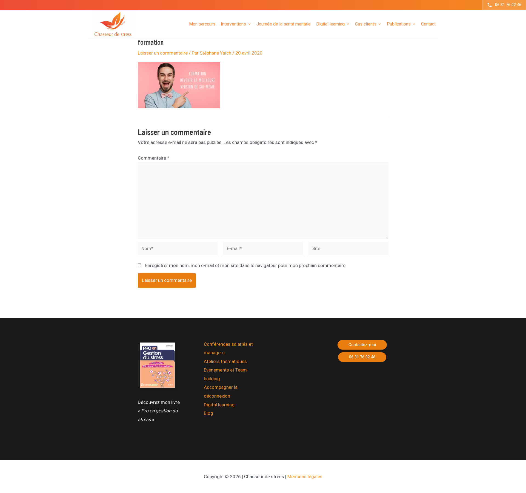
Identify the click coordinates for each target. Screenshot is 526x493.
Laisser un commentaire (163, 53)
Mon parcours (202, 23)
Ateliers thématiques (225, 361)
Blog (208, 413)
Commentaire (153, 158)
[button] (362, 345)
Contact (428, 23)
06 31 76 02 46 (508, 4)
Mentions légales (304, 476)
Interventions (233, 23)
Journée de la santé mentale (283, 23)
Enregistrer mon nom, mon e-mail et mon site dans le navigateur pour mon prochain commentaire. (246, 265)
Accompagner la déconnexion (221, 391)
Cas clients (365, 23)
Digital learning (219, 404)
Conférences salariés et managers (228, 348)
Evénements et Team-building (226, 374)
